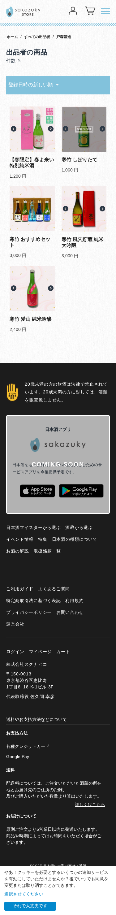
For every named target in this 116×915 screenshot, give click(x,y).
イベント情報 (19, 539)
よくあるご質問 (54, 588)
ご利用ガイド (19, 588)
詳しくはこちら (90, 804)
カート (63, 651)
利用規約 (74, 600)
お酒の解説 (17, 551)
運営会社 (15, 624)
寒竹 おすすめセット (30, 242)
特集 (42, 539)
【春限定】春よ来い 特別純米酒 (32, 162)
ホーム (12, 37)
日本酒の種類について (74, 539)
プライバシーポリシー (29, 612)
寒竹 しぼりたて (79, 159)
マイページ (40, 651)
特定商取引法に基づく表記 (33, 600)
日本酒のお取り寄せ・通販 (64, 866)
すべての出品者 (37, 37)
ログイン (15, 651)
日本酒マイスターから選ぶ (33, 527)
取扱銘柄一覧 (47, 551)
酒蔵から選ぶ (78, 527)
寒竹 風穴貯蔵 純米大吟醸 (83, 242)
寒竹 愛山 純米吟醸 (31, 319)
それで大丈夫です (30, 905)
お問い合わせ (70, 612)
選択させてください (23, 893)
